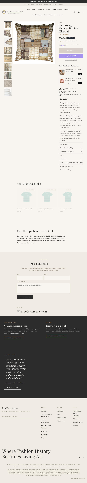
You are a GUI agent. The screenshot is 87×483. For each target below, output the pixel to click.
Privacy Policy (77, 419)
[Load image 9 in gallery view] (8, 92)
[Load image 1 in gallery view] (8, 25)
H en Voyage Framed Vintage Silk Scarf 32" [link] (69, 70)
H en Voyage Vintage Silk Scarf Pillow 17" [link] (70, 79)
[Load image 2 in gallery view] (8, 33)
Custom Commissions (56, 336)
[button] (74, 12)
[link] (62, 72)
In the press (44, 431)
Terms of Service (78, 422)
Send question (25, 297)
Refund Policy (61, 421)
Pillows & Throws (48, 15)
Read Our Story (12, 387)
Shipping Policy (61, 417)
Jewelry (66, 9)
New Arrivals (40, 9)
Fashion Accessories (57, 9)
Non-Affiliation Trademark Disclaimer (77, 413)
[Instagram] (79, 457)
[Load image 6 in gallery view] (8, 67)
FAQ (58, 414)
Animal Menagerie (37, 15)
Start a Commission (14, 338)
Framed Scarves (59, 15)
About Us (44, 411)
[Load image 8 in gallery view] (8, 83)
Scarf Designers (31, 9)
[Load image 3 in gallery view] (8, 42)
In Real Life (44, 434)
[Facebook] (83, 457)
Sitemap (75, 425)
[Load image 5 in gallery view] (8, 58)
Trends (48, 9)
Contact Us (60, 411)
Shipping (61, 41)
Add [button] (80, 74)
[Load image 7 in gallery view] (8, 75)
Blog (42, 438)
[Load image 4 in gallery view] (8, 50)
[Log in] (79, 12)
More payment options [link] (71, 60)
